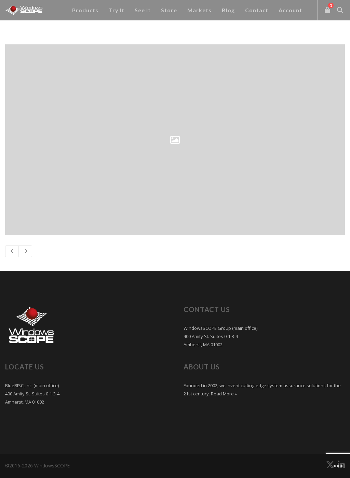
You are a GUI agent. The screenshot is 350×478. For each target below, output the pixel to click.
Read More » (223, 394)
